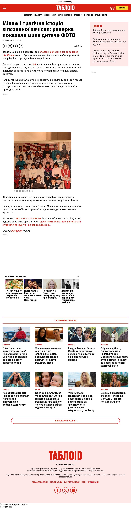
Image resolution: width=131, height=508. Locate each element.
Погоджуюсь (6, 507)
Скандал (38, 15)
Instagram (16, 230)
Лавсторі (78, 15)
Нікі (33, 64)
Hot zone (88, 15)
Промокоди (93, 482)
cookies (24, 504)
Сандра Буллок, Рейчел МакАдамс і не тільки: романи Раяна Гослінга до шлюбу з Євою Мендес (81, 354)
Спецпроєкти (101, 15)
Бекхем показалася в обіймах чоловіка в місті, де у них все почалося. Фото (113, 397)
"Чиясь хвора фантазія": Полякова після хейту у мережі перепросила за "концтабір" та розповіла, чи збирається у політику (81, 402)
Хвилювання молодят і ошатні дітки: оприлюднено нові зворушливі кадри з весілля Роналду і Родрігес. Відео (48, 355)
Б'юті (54, 15)
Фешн (47, 15)
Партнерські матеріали (74, 482)
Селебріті (28, 15)
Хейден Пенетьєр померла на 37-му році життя (109, 31)
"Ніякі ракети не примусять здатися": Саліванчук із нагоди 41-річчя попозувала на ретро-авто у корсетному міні (15, 355)
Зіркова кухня (65, 15)
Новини (97, 26)
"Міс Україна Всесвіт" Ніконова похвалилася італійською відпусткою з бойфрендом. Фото (16, 398)
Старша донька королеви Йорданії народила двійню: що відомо (109, 42)
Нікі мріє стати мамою (28, 218)
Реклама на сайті (40, 482)
